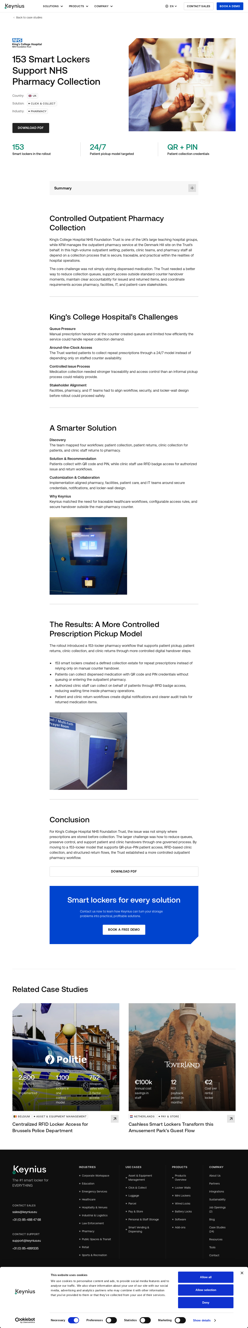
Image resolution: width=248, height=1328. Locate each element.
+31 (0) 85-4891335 (25, 1248)
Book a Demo (230, 6)
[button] (53, 6)
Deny (205, 1302)
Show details (202, 1320)
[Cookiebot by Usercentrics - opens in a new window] (25, 1320)
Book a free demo (124, 929)
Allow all (206, 1277)
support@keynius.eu (26, 1240)
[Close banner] (242, 1273)
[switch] (111, 1320)
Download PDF (31, 128)
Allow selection (205, 1290)
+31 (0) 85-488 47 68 (26, 1220)
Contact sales (198, 6)
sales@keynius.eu (24, 1212)
